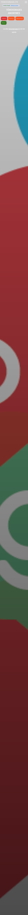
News (4, 23)
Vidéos (4, 18)
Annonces (19, 18)
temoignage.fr (9, 2)
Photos (11, 18)
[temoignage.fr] (26, 2)
